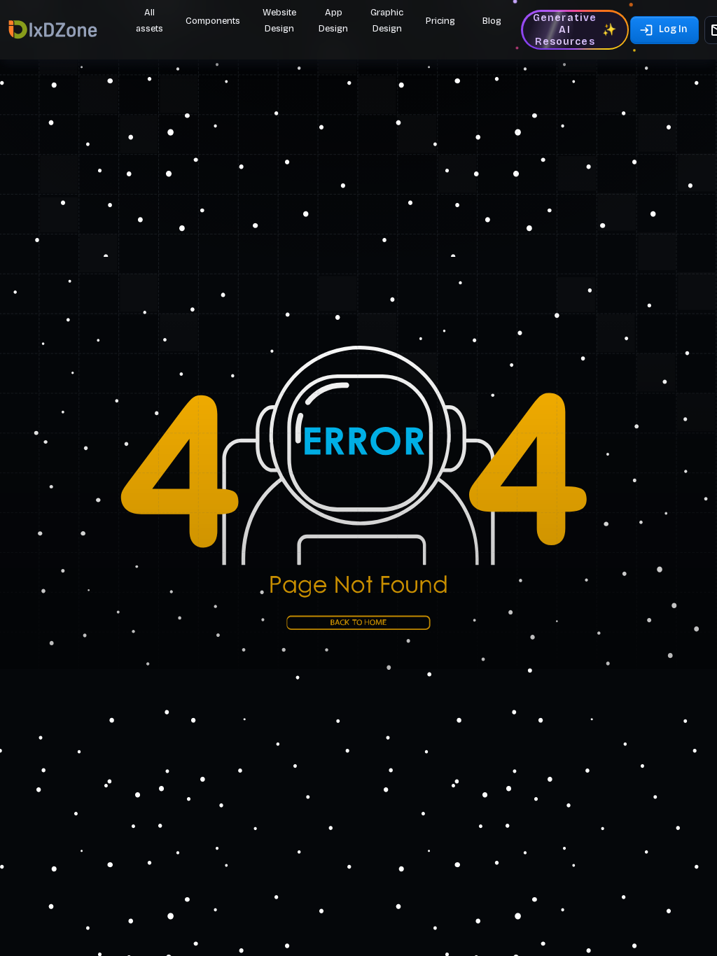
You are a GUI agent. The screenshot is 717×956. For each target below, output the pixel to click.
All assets (149, 21)
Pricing (440, 21)
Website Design (279, 21)
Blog (491, 21)
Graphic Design (386, 21)
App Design (333, 21)
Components (213, 21)
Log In (673, 29)
